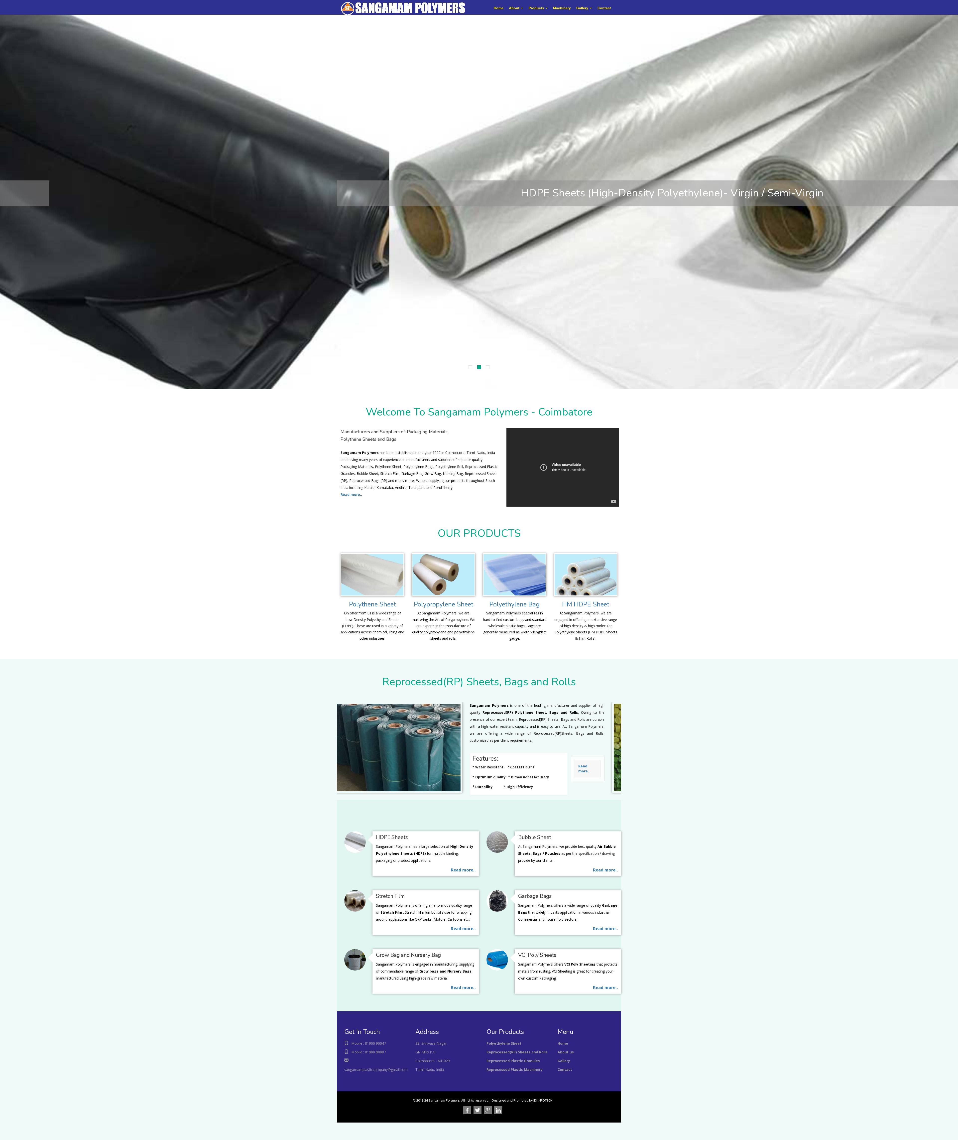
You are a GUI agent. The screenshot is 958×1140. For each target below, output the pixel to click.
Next (3, 200)
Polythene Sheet (372, 604)
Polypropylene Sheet (443, 604)
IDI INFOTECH (543, 1100)
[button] (516, 8)
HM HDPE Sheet (585, 604)
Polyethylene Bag (514, 604)
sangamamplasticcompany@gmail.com (376, 1069)
